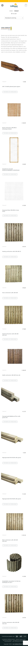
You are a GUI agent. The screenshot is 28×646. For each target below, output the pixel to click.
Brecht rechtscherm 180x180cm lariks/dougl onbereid (9, 128)
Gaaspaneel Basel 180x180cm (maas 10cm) (10, 210)
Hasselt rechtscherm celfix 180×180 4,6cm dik (10, 334)
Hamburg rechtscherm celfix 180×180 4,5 (11, 251)
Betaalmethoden (7, 640)
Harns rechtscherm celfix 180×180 (10, 292)
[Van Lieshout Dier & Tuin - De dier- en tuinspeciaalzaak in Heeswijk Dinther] (14, 5)
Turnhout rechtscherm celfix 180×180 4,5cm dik (10, 623)
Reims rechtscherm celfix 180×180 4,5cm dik (10, 540)
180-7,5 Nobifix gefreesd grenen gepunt (11, 86)
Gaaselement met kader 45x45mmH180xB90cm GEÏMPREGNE (10, 169)
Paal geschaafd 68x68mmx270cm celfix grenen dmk (11, 417)
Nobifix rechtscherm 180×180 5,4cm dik (11, 375)
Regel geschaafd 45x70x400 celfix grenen (11, 498)
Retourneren (8, 641)
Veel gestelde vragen (18, 641)
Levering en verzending (19, 640)
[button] (2, 5)
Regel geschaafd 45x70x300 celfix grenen (11, 457)
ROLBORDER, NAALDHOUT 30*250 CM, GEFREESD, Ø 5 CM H (11, 582)
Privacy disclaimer (21, 639)
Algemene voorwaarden (8, 639)
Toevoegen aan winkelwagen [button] (10, 91)
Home (11, 11)
